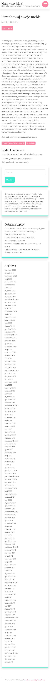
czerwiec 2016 (10, 630)
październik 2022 (11, 406)
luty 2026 (8, 288)
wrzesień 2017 (10, 585)
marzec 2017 (10, 603)
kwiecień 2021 (10, 459)
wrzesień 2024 (11, 338)
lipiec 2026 (9, 273)
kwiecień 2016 (10, 635)
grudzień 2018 (10, 541)
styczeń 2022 (10, 432)
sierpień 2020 (10, 482)
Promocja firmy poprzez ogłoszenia (17, 159)
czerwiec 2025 (11, 311)
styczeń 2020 (10, 503)
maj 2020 (8, 491)
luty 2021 (8, 465)
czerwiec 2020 (11, 488)
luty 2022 (8, 429)
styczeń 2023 (10, 397)
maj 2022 (8, 420)
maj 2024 (8, 350)
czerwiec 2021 (10, 453)
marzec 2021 (10, 462)
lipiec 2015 (9, 662)
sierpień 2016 (10, 624)
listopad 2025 (10, 297)
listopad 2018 (10, 544)
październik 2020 (12, 476)
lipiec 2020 (9, 485)
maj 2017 (8, 597)
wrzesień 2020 (11, 479)
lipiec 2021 (9, 450)
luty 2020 (8, 500)
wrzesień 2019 (10, 515)
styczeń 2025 (10, 326)
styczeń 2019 (10, 538)
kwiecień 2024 (11, 352)
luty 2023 (8, 394)
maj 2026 (8, 279)
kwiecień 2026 (11, 282)
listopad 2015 (10, 650)
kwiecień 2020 (11, 494)
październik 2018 (11, 547)
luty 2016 (8, 641)
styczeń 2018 (10, 574)
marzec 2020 (10, 497)
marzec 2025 (10, 320)
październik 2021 (11, 441)
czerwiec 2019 (10, 523)
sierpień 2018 (10, 553)
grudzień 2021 (10, 435)
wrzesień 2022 (10, 409)
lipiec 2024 (9, 344)
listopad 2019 (10, 509)
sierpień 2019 (10, 518)
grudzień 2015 (10, 647)
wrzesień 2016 (10, 621)
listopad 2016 (10, 615)
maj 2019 (8, 526)
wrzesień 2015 (10, 656)
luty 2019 (8, 535)
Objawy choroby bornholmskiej (14, 162)
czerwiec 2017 (10, 594)
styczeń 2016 (10, 644)
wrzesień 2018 (10, 550)
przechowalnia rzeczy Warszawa (23, 137)
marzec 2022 (10, 426)
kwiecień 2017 (10, 600)
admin (5, 22)
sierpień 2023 (10, 376)
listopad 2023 (10, 367)
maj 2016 (8, 632)
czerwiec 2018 (10, 559)
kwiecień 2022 (10, 423)
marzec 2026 (10, 285)
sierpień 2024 (10, 341)
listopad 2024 (10, 332)
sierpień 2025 (10, 305)
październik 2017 (11, 582)
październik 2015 (11, 653)
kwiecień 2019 (10, 529)
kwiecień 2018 (10, 565)
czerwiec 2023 (11, 382)
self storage (30, 143)
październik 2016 (11, 618)
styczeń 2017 (10, 609)
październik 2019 (11, 512)
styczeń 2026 (10, 291)
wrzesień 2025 (10, 302)
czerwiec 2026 (11, 276)
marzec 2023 (10, 391)
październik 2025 (11, 299)
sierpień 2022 (10, 411)
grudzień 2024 (11, 329)
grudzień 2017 (10, 577)
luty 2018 (8, 571)
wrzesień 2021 (10, 444)
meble (5, 143)
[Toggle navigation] (45, 4)
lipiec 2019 (9, 520)
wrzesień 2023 (11, 373)
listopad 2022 (10, 403)
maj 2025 (8, 314)
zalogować (14, 154)
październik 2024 (12, 335)
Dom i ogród (7, 28)
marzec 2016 (10, 638)
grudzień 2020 (11, 470)
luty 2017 (8, 606)
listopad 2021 (10, 438)
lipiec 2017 (9, 591)
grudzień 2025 (10, 294)
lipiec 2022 (9, 414)
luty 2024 (8, 358)
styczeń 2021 (10, 468)
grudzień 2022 (10, 400)
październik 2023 (12, 370)
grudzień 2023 (11, 364)
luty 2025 (8, 323)
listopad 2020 (10, 473)
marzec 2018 (10, 568)
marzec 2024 (10, 355)
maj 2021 (8, 456)
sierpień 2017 (10, 588)
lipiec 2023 (9, 379)
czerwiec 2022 (11, 417)
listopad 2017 (10, 579)
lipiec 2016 (9, 627)
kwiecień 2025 (10, 317)
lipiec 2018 (9, 556)
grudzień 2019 (10, 506)
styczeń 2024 (10, 361)
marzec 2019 (10, 532)
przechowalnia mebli (16, 143)
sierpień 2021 (10, 447)
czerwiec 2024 (11, 347)
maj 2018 (8, 562)
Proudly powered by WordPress (34, 680)
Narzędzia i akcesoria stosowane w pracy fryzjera (25, 229)
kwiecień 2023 (11, 388)
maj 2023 (8, 385)
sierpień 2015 (10, 659)
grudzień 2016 (10, 612)
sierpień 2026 (10, 270)
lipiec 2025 (9, 308)
